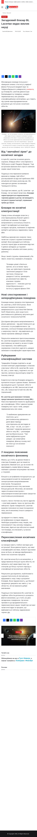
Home (4, 13)
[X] (6, 76)
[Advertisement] (18, 53)
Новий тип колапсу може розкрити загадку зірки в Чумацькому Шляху (18, 637)
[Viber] (20, 76)
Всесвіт (9, 13)
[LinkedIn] (9, 76)
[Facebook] (3, 76)
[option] (18, 636)
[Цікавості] (11, 7)
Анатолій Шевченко (7, 31)
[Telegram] (16, 76)
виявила (30, 89)
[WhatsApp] (13, 76)
